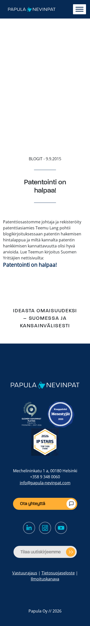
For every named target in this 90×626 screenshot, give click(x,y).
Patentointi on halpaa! (30, 264)
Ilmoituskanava (45, 579)
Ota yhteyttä (32, 503)
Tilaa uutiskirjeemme (40, 552)
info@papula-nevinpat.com (45, 483)
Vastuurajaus (24, 573)
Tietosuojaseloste (58, 573)
